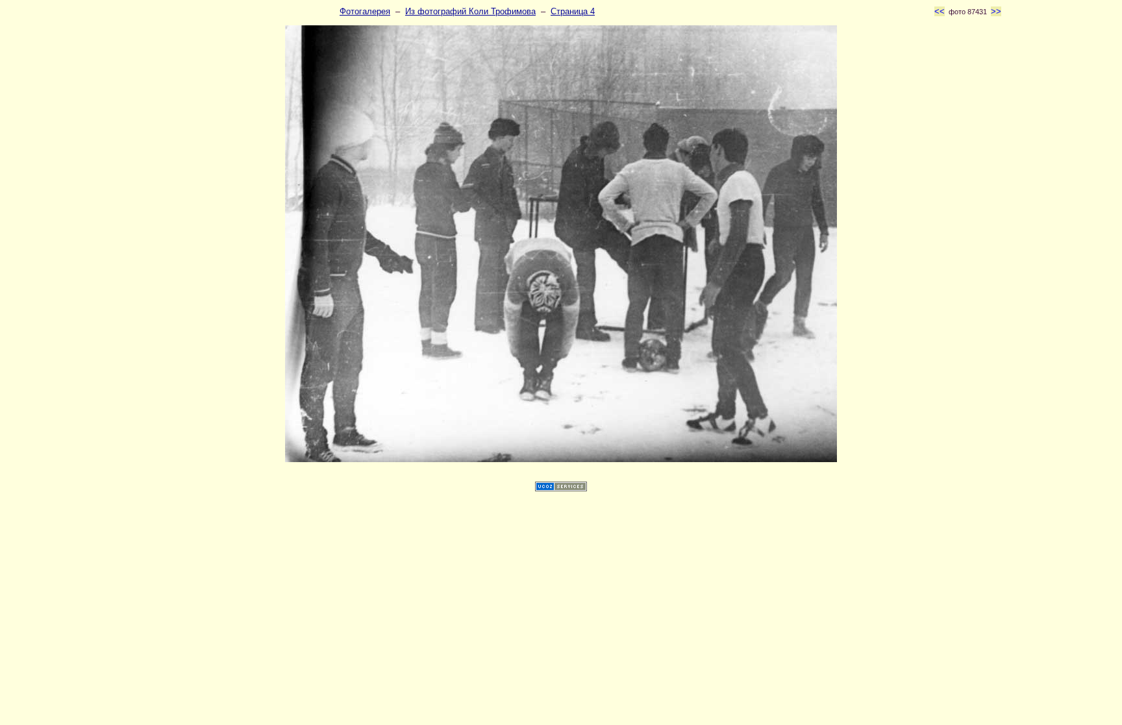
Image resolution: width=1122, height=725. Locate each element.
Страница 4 (573, 11)
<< (939, 11)
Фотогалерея (365, 11)
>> (996, 11)
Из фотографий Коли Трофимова (470, 11)
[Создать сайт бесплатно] (561, 488)
